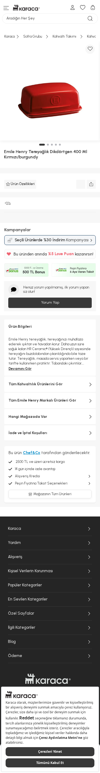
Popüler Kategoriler (25, 585)
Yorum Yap (50, 302)
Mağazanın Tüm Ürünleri (52, 494)
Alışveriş (15, 556)
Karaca (14, 528)
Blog (12, 641)
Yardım (14, 542)
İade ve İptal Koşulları (28, 433)
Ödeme (15, 655)
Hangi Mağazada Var (28, 416)
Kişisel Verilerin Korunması (30, 570)
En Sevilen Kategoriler (27, 599)
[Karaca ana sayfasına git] (48, 679)
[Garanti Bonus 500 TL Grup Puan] (26, 270)
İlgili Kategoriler (21, 627)
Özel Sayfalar (21, 613)
